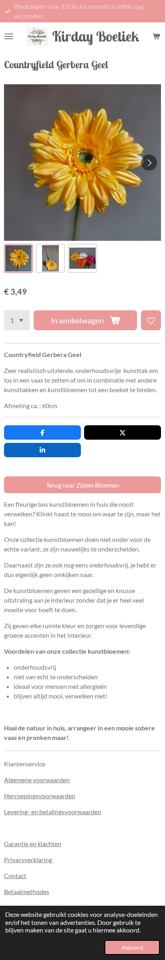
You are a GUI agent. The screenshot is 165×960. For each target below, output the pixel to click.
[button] (18, 258)
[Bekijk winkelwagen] (156, 36)
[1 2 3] (17, 320)
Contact (15, 875)
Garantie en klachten (32, 843)
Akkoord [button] (132, 947)
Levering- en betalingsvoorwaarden (52, 811)
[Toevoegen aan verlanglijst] (151, 320)
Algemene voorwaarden (37, 779)
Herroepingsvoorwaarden (39, 795)
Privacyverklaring (28, 859)
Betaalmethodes (26, 891)
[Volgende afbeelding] (149, 163)
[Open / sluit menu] (9, 36)
